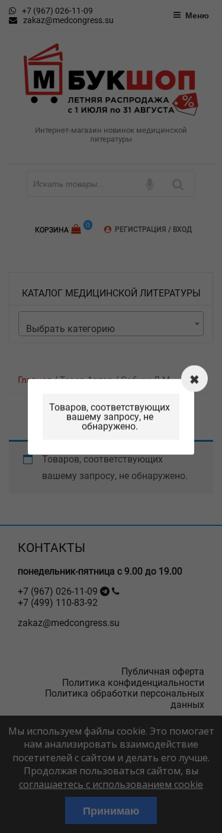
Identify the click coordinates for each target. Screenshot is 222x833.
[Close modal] (194, 378)
